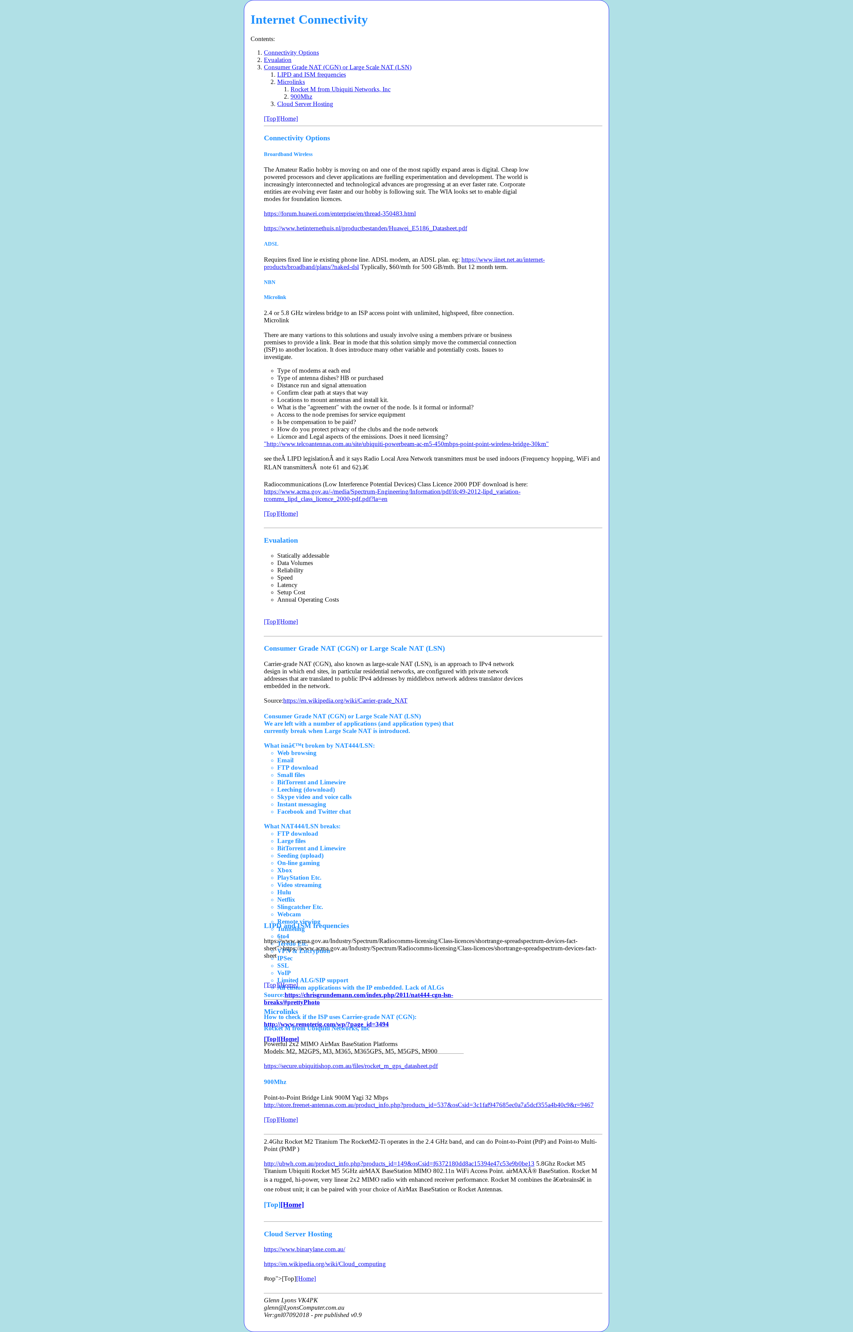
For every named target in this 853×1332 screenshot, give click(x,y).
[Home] (288, 118)
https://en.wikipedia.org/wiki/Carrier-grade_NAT (345, 700)
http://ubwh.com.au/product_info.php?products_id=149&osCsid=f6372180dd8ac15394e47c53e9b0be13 (399, 1163)
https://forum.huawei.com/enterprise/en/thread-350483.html (340, 213)
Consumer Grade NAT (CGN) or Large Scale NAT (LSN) (338, 67)
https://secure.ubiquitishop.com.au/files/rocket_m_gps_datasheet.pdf (351, 1065)
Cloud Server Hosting (305, 103)
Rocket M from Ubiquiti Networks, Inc (341, 89)
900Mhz (301, 96)
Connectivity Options (291, 52)
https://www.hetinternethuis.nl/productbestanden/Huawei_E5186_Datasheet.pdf (365, 228)
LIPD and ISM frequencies (311, 74)
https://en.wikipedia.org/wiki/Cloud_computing (325, 1263)
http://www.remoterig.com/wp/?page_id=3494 (326, 1024)
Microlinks (291, 81)
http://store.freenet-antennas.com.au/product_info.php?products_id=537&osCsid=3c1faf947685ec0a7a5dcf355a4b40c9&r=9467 (429, 1104)
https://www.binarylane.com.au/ (304, 1249)
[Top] (271, 118)
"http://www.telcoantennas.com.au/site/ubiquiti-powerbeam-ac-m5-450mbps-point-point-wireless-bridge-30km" (406, 443)
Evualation (278, 59)
